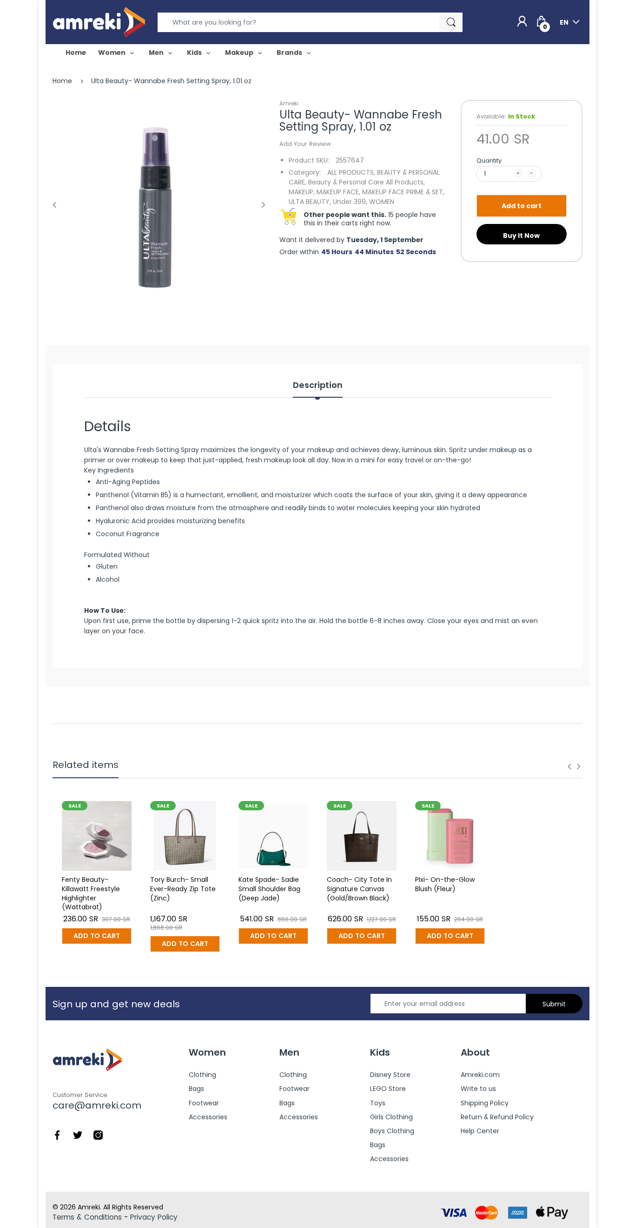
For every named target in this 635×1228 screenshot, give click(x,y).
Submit (554, 1004)
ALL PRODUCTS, (351, 172)
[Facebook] (57, 1134)
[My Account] (522, 22)
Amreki (288, 103)
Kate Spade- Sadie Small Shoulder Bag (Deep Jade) (269, 888)
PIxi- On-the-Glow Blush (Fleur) (445, 884)
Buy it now (521, 235)
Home (62, 80)
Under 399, (350, 201)
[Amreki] (99, 21)
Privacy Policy (154, 1217)
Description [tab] (318, 385)
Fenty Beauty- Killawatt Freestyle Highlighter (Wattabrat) (91, 893)
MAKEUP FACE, (338, 192)
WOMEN (381, 201)
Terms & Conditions (87, 1217)
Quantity (489, 160)
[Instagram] (98, 1134)
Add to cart (522, 205)
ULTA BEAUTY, (310, 201)
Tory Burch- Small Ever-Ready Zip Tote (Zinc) (183, 888)
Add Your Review (305, 143)
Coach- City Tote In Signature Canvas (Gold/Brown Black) (359, 888)
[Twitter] (77, 1134)
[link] (317, 610)
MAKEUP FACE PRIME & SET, (403, 192)
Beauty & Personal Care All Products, (366, 182)
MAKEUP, (302, 192)
